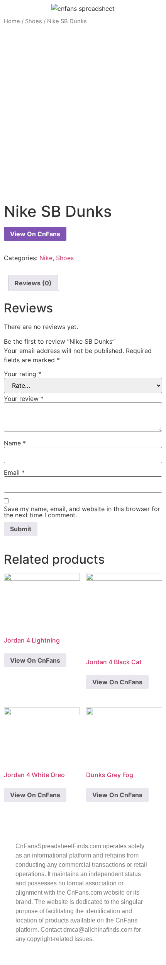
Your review (24, 399)
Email (14, 472)
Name (15, 443)
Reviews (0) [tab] (33, 283)
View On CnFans (35, 234)
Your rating (22, 374)
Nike (46, 258)
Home (12, 21)
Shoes (33, 21)
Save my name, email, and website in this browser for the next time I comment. (82, 512)
